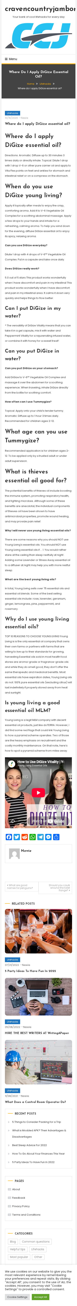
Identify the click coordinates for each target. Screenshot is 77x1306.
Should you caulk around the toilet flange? (59, 888)
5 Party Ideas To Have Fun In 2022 (30, 971)
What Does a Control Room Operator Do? (35, 1102)
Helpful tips (17, 1249)
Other (38, 1257)
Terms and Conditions (26, 1215)
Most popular (19, 1257)
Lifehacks (12, 113)
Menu (13, 59)
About (16, 1189)
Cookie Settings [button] (17, 1297)
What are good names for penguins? (20, 887)
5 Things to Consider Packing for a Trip (36, 1122)
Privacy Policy (21, 1206)
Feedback (18, 1198)
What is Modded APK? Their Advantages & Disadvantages (39, 1134)
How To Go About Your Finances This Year (38, 1154)
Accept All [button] (40, 1297)
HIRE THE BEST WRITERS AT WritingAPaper (37, 1033)
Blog (13, 1242)
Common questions (36, 1242)
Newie (24, 118)
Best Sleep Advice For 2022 (29, 1145)
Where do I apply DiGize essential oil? (37, 124)
